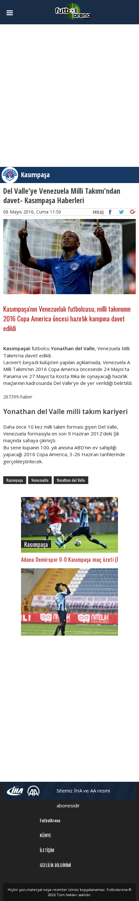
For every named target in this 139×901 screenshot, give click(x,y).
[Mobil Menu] (13, 12)
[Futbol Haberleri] (73, 11)
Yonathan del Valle (71, 480)
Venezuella (39, 480)
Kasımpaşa (35, 174)
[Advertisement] (69, 95)
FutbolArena (50, 820)
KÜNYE (45, 835)
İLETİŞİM (47, 850)
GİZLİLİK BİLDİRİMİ (55, 864)
